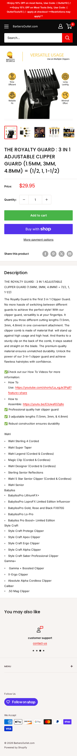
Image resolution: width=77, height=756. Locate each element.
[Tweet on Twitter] (62, 254)
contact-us (38, 643)
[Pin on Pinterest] (53, 254)
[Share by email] (70, 254)
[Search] (67, 38)
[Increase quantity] (46, 199)
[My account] (60, 26)
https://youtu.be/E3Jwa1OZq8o (43, 404)
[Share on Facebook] (45, 254)
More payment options (38, 239)
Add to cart (38, 215)
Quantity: (10, 199)
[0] (69, 26)
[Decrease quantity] (23, 199)
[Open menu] (6, 26)
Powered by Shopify (15, 747)
